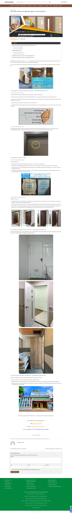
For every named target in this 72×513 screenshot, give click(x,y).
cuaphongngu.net (38, 423)
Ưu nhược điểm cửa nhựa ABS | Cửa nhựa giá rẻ (18, 448)
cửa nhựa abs (17, 377)
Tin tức (50, 5)
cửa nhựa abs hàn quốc (30, 438)
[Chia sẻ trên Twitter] (34, 435)
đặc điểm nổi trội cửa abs (45, 438)
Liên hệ (60, 5)
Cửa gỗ (34, 5)
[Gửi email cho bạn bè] (36, 435)
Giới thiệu (17, 5)
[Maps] (71, 511)
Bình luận (12, 456)
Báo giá (46, 5)
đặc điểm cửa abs (40, 438)
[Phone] (71, 507)
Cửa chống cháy (41, 5)
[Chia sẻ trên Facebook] (32, 435)
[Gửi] (50, 2)
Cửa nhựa (29, 5)
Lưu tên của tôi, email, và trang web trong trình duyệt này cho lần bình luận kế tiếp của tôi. (26, 469)
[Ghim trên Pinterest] (38, 435)
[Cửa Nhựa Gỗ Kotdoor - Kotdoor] (9, 2)
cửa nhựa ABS (20, 170)
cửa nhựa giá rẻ (35, 438)
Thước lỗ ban (55, 5)
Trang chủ (12, 5)
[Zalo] (71, 509)
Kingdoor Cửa (20, 14)
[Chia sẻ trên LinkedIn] (39, 435)
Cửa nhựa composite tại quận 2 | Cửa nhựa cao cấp (53, 448)
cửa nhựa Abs (30, 207)
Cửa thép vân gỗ (23, 5)
